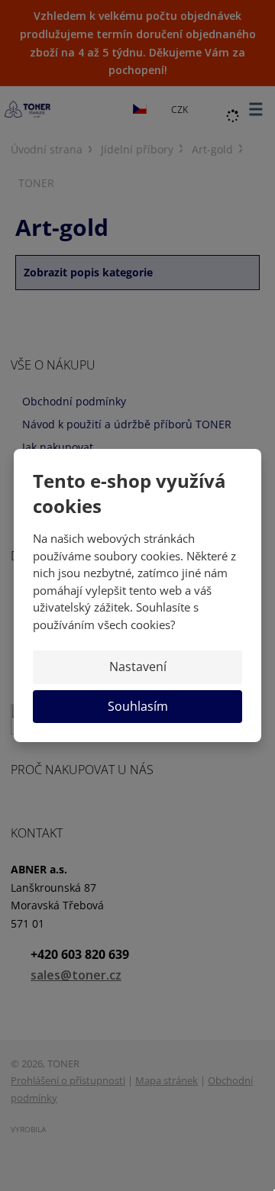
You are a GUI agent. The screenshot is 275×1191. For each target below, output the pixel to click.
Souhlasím (138, 706)
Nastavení (138, 666)
